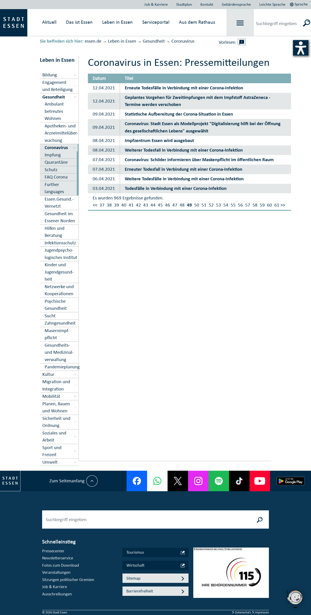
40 (123, 205)
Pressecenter (53, 550)
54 (225, 205)
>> (282, 205)
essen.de (93, 41)
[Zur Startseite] (13, 22)
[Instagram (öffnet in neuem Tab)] (198, 481)
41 (131, 205)
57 (247, 205)
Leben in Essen (122, 41)
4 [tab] (197, 591)
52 (211, 205)
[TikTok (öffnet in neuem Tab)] (239, 481)
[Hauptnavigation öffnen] (240, 23)
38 (109, 205)
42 (138, 205)
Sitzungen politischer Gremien (68, 579)
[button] (299, 3)
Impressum (261, 612)
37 (102, 205)
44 (153, 205)
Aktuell (49, 22)
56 (240, 205)
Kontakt (206, 4)
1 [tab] (197, 569)
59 (262, 205)
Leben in (117, 22)
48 (182, 205)
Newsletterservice (57, 558)
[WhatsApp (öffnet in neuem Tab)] (157, 481)
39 (116, 205)
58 (254, 205)
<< (95, 205)
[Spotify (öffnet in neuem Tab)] (219, 481)
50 (196, 205)
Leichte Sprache (272, 4)
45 (160, 205)
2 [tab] (197, 576)
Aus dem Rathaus (197, 22)
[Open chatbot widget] (295, 599)
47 (174, 205)
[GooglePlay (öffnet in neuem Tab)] (290, 481)
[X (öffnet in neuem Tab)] (178, 481)
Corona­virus (182, 41)
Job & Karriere (156, 4)
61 (276, 205)
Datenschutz (243, 612)
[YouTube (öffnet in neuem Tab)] (260, 481)
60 (269, 205)
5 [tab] (197, 598)
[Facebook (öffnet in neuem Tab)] (137, 481)
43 (145, 205)
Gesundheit (154, 41)
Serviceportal (155, 22)
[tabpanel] (231, 575)
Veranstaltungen (56, 572)
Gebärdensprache (236, 4)
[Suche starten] (260, 519)
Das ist (79, 22)
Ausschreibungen (57, 594)
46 (167, 205)
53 (218, 205)
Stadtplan (184, 4)
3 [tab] (197, 583)
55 (233, 205)
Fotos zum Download (60, 565)
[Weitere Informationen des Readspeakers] (242, 42)
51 (203, 205)
